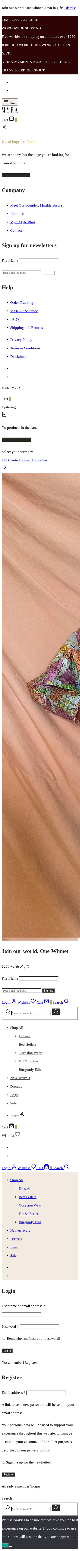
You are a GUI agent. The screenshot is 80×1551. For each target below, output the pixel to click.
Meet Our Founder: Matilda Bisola (36, 205)
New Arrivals (20, 1078)
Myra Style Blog (22, 222)
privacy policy (38, 1450)
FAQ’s (15, 319)
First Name (10, 260)
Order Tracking (21, 303)
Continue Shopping (16, 440)
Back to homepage (16, 175)
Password (10, 1326)
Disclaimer (18, 357)
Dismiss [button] (70, 8)
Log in (7, 1350)
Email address (14, 1393)
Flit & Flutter (28, 1061)
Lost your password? (45, 1339)
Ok (5, 1545)
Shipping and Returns (26, 328)
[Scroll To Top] (4, 469)
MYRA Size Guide (24, 311)
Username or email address (23, 1306)
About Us (17, 214)
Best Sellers (27, 1044)
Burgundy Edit (30, 1070)
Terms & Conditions (25, 348)
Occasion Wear (30, 1053)
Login (35, 1486)
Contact (16, 230)
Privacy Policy (21, 340)
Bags (14, 1095)
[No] (10, 1546)
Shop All (16, 1028)
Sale (13, 1103)
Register (31, 1363)
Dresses (25, 1036)
